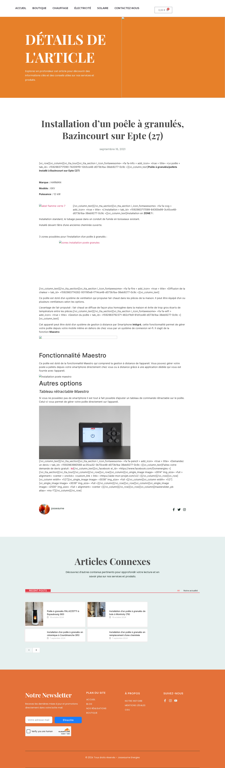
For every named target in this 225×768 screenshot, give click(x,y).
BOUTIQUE (39, 8)
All (178, 590)
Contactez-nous (126, 8)
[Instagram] (170, 700)
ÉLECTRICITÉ (82, 8)
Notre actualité (191, 590)
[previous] (29, 650)
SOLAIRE (102, 8)
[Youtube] (175, 700)
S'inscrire (68, 720)
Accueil (20, 8)
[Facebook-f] (165, 700)
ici (72, 468)
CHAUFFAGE (60, 8)
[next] (36, 650)
